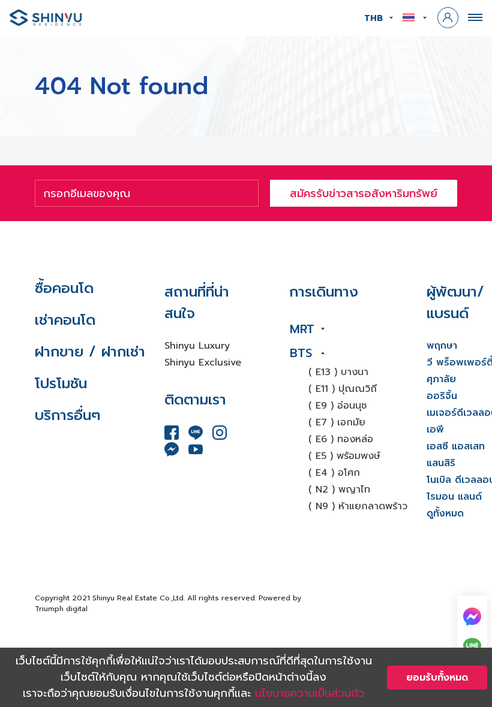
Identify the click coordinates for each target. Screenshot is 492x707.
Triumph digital (61, 608)
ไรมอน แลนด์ (454, 496)
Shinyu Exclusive (202, 362)
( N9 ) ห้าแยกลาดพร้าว (357, 506)
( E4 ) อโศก (334, 473)
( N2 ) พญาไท (339, 489)
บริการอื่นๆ (67, 415)
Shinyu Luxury (197, 346)
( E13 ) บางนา (338, 372)
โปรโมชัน (61, 383)
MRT (302, 329)
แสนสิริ (441, 463)
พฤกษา (442, 346)
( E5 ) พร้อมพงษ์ (344, 456)
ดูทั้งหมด (445, 513)
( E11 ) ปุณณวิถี (342, 389)
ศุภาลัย (441, 379)
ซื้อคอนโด (64, 288)
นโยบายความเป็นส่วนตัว (310, 693)
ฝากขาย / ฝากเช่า (90, 352)
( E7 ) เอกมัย (336, 422)
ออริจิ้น (442, 396)
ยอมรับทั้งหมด (437, 677)
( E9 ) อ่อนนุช (337, 405)
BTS (301, 353)
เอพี (435, 429)
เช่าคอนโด (65, 320)
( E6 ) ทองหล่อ (340, 439)
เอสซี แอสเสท (456, 446)
